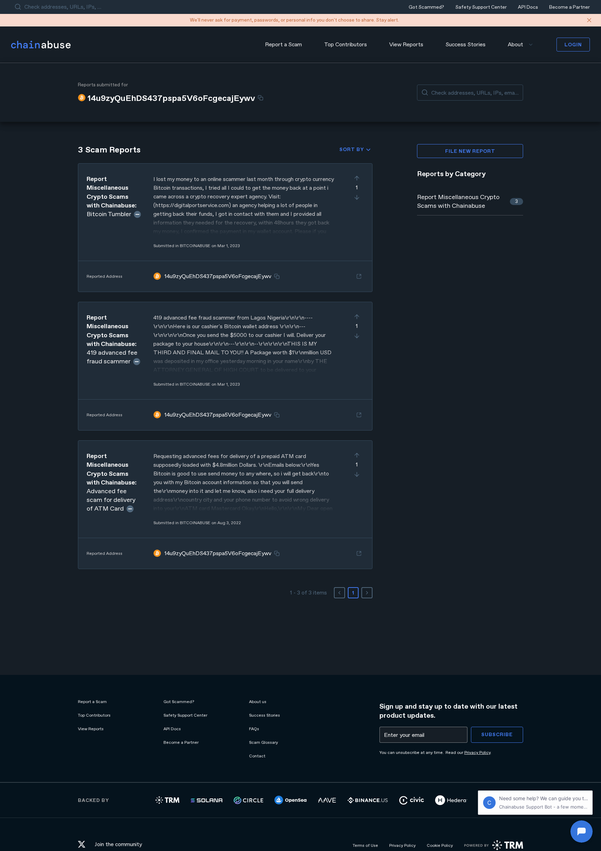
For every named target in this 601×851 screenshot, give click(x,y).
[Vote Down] (356, 197)
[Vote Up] (356, 178)
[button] (225, 228)
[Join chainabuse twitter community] (83, 845)
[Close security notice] (589, 20)
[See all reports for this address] (359, 276)
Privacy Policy (477, 752)
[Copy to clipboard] (260, 97)
